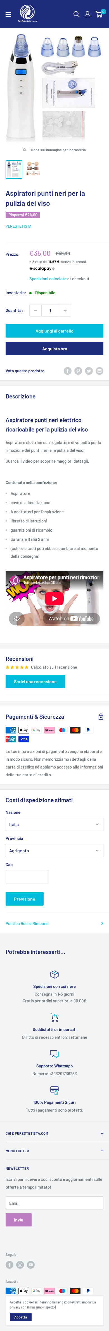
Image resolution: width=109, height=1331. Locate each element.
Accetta (20, 1317)
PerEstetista (19, 226)
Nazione (13, 812)
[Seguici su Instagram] (20, 1265)
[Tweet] (89, 370)
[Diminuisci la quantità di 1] (35, 310)
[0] (98, 14)
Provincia (14, 838)
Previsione (24, 898)
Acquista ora (54, 348)
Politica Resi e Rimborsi (27, 923)
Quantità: (14, 310)
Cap (9, 864)
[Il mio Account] (87, 14)
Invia (18, 1219)
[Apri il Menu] (8, 14)
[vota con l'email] (99, 370)
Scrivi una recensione (35, 681)
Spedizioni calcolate (48, 278)
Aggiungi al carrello (54, 330)
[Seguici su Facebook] (9, 1265)
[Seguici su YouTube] (31, 1265)
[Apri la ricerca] (77, 14)
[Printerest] (78, 370)
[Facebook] (68, 370)
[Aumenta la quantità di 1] (65, 310)
